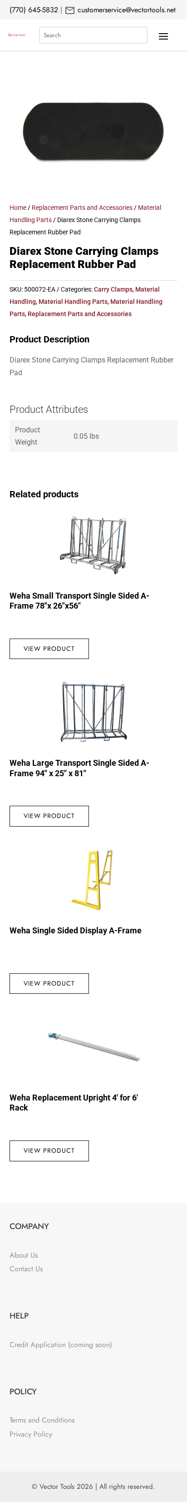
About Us (24, 1255)
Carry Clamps (113, 289)
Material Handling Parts (73, 301)
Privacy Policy (31, 1434)
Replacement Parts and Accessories (82, 207)
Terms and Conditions (42, 1420)
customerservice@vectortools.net (125, 10)
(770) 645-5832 (34, 10)
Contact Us (26, 1269)
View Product (49, 648)
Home (18, 207)
